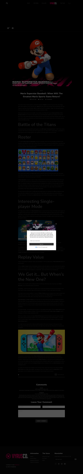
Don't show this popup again (42, 247)
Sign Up (41, 244)
